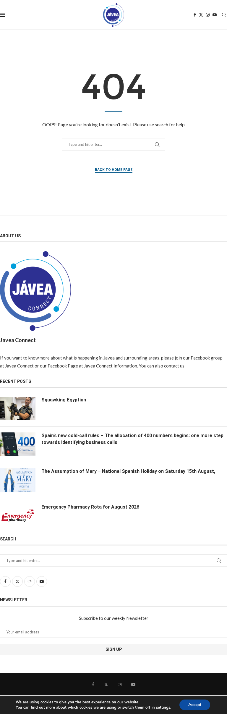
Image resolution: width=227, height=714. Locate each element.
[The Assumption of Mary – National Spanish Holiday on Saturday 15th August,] (17, 480)
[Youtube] (215, 14)
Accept (194, 705)
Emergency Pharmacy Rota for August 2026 (90, 507)
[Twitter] (201, 14)
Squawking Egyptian (63, 400)
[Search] (224, 14)
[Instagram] (208, 14)
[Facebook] (195, 14)
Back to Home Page (113, 170)
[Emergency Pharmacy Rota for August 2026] (17, 515)
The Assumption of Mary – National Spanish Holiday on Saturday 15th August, (128, 471)
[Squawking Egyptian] (17, 408)
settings (163, 707)
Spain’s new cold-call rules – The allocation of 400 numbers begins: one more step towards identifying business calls (132, 439)
